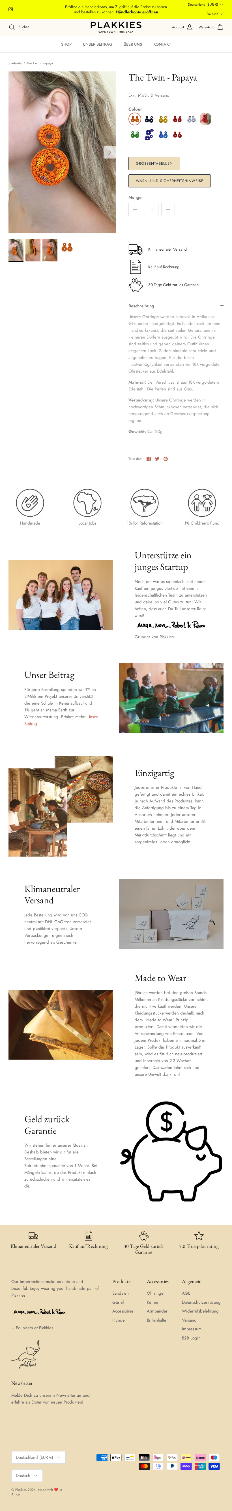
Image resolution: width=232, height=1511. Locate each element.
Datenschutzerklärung (201, 1302)
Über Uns (133, 44)
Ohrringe (155, 1293)
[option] (62, 152)
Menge (134, 197)
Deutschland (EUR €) (203, 4)
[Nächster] (110, 152)
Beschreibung (141, 306)
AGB (186, 1293)
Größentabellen (154, 163)
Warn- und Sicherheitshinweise (169, 180)
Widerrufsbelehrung (200, 1311)
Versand (189, 1320)
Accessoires (123, 1311)
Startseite (15, 63)
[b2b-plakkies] (116, 27)
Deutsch (212, 13)
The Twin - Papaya (40, 63)
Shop (66, 44)
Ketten (152, 1302)
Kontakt (162, 44)
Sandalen (120, 1293)
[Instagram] (10, 9)
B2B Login (191, 1338)
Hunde (118, 1320)
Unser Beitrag (97, 44)
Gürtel (118, 1302)
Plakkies (21, 1489)
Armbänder (157, 1311)
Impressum (192, 1329)
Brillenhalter (157, 1320)
